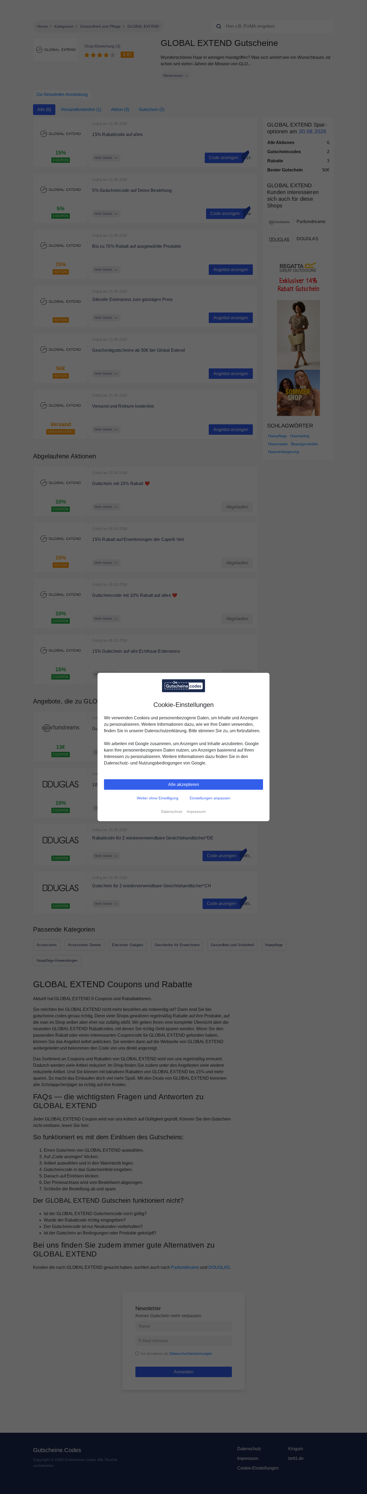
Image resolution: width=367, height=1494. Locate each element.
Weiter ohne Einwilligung (157, 798)
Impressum (196, 811)
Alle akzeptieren (183, 784)
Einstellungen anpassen (210, 798)
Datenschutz (171, 811)
